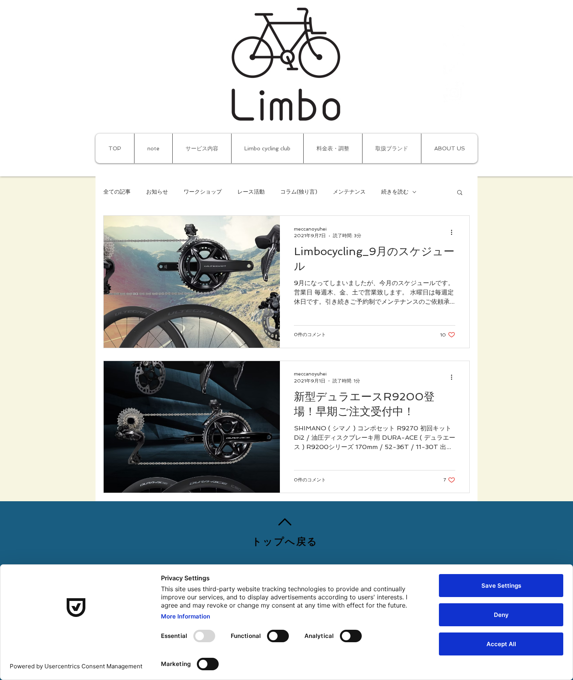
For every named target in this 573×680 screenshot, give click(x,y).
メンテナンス (349, 191)
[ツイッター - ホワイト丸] (454, 64)
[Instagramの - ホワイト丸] (454, 92)
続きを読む (395, 191)
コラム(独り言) (298, 191)
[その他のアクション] (454, 232)
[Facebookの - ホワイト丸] (454, 36)
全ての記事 (117, 191)
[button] (459, 193)
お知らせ (157, 191)
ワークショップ (203, 191)
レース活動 (251, 191)
